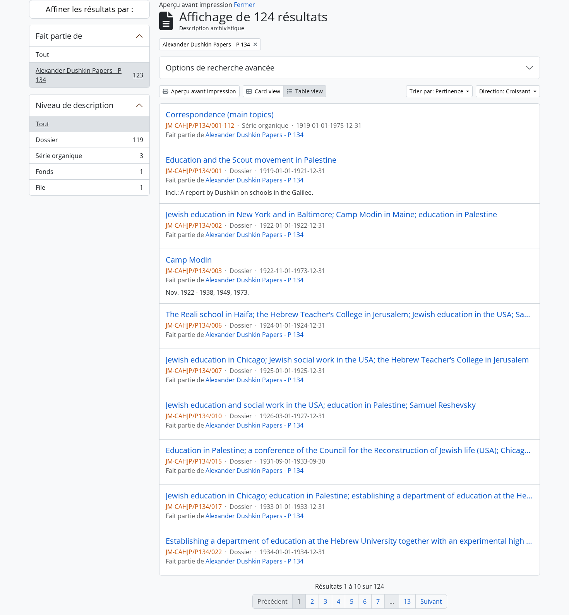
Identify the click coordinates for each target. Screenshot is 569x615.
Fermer (244, 4)
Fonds (89, 173)
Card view (266, 91)
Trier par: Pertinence (437, 91)
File (89, 189)
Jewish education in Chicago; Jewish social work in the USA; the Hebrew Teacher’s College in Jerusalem (347, 359)
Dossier (89, 142)
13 (407, 601)
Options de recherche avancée (220, 67)
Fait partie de (59, 36)
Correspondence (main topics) (220, 114)
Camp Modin (189, 260)
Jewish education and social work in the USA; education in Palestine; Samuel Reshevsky (321, 405)
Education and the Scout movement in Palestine (251, 160)
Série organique (89, 157)
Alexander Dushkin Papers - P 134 (89, 75)
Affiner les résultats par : (89, 9)
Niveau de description (74, 105)
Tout (42, 54)
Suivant (431, 601)
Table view (308, 91)
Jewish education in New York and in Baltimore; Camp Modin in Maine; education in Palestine (331, 214)
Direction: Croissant (505, 91)
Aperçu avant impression (203, 91)
